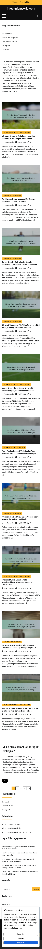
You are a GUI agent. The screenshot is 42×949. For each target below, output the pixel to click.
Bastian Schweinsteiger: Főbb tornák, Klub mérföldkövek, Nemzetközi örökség (20, 709)
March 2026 (6, 904)
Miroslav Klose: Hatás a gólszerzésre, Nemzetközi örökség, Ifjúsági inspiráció (19, 646)
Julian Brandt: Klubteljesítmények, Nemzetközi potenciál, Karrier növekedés (19, 263)
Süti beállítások (7, 34)
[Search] (37, 16)
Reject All (20, 938)
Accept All (20, 943)
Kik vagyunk (6, 46)
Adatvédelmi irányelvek (10, 38)
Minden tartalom (7, 806)
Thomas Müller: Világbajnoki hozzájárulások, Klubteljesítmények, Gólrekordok (17, 582)
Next (29, 788)
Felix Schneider (9, 142)
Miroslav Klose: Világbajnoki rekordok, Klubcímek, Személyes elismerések (18, 137)
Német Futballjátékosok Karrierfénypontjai (16, 132)
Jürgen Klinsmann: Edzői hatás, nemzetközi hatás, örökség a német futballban (21, 326)
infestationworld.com (21, 8)
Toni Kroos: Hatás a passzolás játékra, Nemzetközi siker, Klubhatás (18, 200)
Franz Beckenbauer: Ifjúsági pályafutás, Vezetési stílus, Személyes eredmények (19, 452)
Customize (20, 934)
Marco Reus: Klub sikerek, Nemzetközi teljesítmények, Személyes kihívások (18, 389)
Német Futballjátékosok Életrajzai (13, 447)
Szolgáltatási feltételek (9, 42)
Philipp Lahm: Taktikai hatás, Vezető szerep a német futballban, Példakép (21, 518)
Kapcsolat (5, 50)
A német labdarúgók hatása (11, 195)
